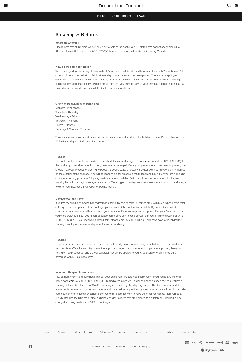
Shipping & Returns (112, 331)
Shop (47, 331)
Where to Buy (83, 331)
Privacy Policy (164, 331)
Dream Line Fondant (121, 5)
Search (62, 331)
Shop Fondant (121, 15)
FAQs (141, 15)
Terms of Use (189, 331)
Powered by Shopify (138, 346)
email (72, 280)
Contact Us (140, 331)
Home (101, 15)
